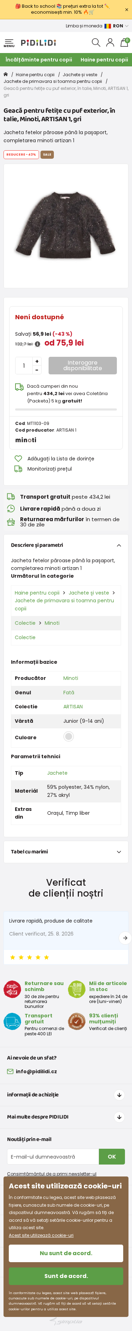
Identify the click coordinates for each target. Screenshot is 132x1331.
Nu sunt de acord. (66, 1253)
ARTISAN (73, 706)
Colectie (25, 623)
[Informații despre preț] (37, 344)
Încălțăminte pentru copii (39, 59)
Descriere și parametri (37, 545)
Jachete (57, 772)
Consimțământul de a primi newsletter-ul (51, 1174)
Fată (68, 692)
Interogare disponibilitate (82, 365)
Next (125, 938)
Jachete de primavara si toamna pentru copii (53, 81)
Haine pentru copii (104, 59)
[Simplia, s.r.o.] (66, 1321)
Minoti (52, 623)
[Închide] (126, 9)
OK (112, 1157)
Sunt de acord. (66, 1276)
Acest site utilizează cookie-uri (41, 1235)
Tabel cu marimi (29, 851)
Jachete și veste (80, 75)
